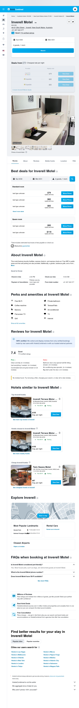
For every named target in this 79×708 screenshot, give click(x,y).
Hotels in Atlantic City (51, 660)
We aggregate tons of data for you (24, 686)
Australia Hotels (21, 16)
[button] (3, 9)
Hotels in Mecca (49, 652)
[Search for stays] (3, 20)
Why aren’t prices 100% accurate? (24, 689)
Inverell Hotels (58, 16)
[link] (23, 419)
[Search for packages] (3, 29)
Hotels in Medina (49, 658)
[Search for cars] (3, 24)
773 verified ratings (27, 33)
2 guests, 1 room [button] (19, 45)
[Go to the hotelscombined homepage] (15, 9)
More (13, 265)
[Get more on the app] (3, 39)
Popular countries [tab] (33, 641)
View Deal (56, 414)
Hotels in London (17, 663)
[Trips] (3, 45)
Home (13, 16)
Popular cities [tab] (17, 641)
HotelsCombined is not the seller (24, 682)
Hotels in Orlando (17, 658)
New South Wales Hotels (40, 16)
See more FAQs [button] (43, 581)
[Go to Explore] (3, 33)
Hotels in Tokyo (16, 666)
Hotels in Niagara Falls (51, 666)
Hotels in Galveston (50, 663)
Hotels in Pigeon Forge (52, 655)
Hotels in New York (18, 660)
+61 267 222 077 (17, 30)
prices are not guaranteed (57, 676)
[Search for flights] (3, 15)
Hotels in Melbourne (18, 655)
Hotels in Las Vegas (18, 652)
